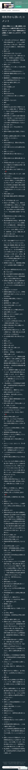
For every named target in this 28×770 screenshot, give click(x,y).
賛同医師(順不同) (16, 10)
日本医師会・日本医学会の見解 (6, 10)
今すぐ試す (18, 6)
